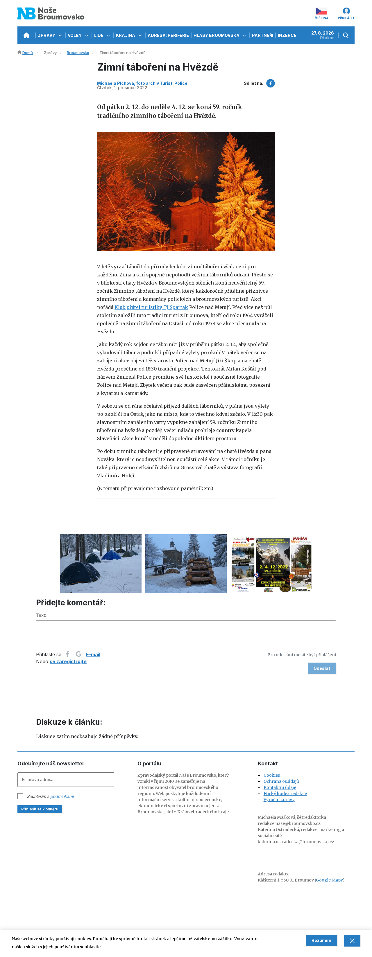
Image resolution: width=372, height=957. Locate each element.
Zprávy (47, 35)
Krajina (126, 35)
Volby (75, 35)
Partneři (262, 35)
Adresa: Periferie (168, 35)
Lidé (99, 35)
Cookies (272, 775)
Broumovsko (78, 53)
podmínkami (62, 796)
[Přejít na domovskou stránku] (26, 35)
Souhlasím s (50, 796)
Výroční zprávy (279, 799)
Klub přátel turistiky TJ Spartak (151, 307)
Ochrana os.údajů (281, 781)
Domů (27, 53)
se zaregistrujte (68, 661)
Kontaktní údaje (280, 787)
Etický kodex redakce (285, 793)
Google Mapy (329, 880)
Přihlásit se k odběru (39, 809)
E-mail (93, 654)
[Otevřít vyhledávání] (347, 35)
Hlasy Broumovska (217, 35)
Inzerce (287, 35)
